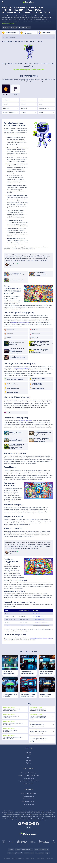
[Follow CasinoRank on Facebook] (19, 827)
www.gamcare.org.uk (38, 616)
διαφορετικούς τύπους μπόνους (22, 368)
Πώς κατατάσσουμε (28, 802)
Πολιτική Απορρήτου (30, 861)
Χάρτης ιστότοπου (28, 807)
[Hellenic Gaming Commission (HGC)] (3, 845)
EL (27, 831)
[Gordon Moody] (22, 845)
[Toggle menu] (2, 1)
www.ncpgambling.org (38, 619)
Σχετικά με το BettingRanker (28, 797)
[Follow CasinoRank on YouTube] (29, 827)
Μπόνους (28, 756)
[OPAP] (10, 845)
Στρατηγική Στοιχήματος (28, 776)
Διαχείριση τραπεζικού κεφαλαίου (28, 784)
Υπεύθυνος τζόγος (28, 781)
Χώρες (28, 761)
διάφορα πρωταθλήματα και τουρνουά (19, 322)
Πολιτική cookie (6, 861)
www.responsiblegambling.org (40, 622)
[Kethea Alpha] (32, 845)
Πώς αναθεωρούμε (28, 799)
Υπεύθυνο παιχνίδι (40, 861)
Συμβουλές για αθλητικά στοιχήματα (28, 779)
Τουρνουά (28, 763)
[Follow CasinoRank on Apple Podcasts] (37, 827)
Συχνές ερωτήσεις (28, 787)
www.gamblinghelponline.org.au (41, 625)
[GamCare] (43, 845)
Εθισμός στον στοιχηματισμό (17, 861)
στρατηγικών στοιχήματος (25, 420)
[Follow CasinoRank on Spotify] (33, 827)
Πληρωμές (28, 758)
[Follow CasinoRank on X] (26, 827)
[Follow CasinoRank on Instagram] (22, 827)
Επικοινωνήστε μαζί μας (28, 805)
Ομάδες (28, 766)
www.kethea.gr (36, 613)
